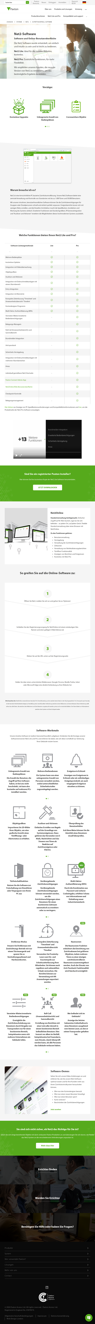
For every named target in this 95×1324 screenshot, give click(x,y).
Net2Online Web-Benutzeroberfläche (19, 387)
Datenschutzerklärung (60, 1316)
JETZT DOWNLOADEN (47, 487)
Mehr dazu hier (47, 1145)
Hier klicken (9, 407)
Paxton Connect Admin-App (16, 380)
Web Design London (15, 1319)
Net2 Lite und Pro (54, 16)
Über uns (48, 9)
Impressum (42, 1316)
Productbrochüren (38, 16)
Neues (44, 2)
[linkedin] (47, 1288)
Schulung (78, 9)
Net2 (27, 22)
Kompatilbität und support (73, 16)
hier (80, 407)
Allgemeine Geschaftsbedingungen (19, 1316)
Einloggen (52, 2)
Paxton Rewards (36, 2)
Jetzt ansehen (56, 1109)
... (86, 16)
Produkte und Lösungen (63, 9)
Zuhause (10, 22)
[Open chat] (89, 1318)
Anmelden (62, 2)
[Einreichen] (27, 2)
